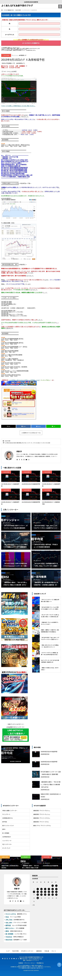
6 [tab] (17, 761)
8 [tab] (20, 761)
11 (37, 892)
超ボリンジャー (10, 928)
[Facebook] (19, 459)
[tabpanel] (15, 754)
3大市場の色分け (6, 837)
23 (56, 894)
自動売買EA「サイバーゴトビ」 (41, 822)
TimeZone (9, 937)
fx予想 (7, 442)
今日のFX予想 (6, 55)
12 (41, 892)
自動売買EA (39, 951)
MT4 (23, 442)
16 (56, 892)
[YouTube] (26, 459)
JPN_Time (9, 920)
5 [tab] (16, 761)
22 (52, 894)
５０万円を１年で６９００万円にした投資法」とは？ (24, 380)
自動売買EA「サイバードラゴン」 (42, 818)
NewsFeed (9, 940)
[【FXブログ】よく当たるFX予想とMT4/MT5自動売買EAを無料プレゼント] (22, 6)
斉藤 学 (17, 888)
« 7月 (33, 905)
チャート (54, 951)
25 (37, 898)
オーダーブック (6, 848)
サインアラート (6, 814)
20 (45, 894)
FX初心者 (47, 951)
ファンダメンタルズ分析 (45, 442)
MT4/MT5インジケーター (27, 951)
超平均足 (4, 822)
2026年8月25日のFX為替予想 (31, 2)
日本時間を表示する (7, 818)
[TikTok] (16, 958)
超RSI (3, 829)
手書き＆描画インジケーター (9, 810)
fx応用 (14, 442)
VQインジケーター (7, 844)
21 (49, 894)
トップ (7, 951)
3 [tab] (13, 761)
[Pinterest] (11, 958)
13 (45, 892)
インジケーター (29, 442)
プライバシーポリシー (30, 963)
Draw (7, 917)
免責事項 (21, 963)
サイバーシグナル (11, 914)
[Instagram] (24, 459)
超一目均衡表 (5, 833)
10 (34, 892)
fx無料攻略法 (18, 442)
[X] (21, 459)
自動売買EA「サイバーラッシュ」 (42, 814)
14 (49, 892)
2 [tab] (12, 761)
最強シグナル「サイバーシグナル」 (42, 825)
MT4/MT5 (5, 857)
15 (52, 892)
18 (37, 894)
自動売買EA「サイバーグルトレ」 (42, 810)
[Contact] (29, 459)
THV (25, 442)
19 (41, 894)
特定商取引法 (40, 963)
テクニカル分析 (36, 442)
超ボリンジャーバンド (8, 825)
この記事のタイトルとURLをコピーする (31, 433)
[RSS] (21, 958)
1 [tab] (10, 761)
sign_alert (9, 922)
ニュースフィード (6, 840)
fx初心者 (11, 442)
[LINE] (2, 958)
